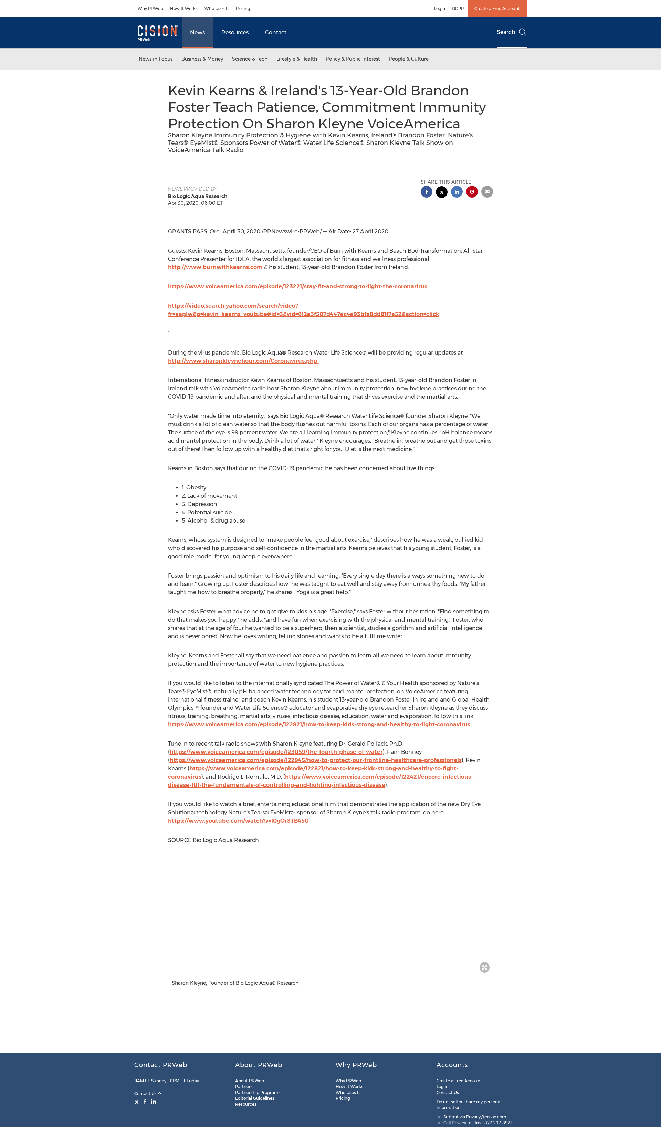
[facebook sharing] (426, 192)
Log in (443, 1086)
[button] (330, 924)
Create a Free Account (497, 8)
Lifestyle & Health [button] (296, 59)
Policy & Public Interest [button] (353, 59)
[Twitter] (137, 1101)
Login (439, 8)
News (197, 32)
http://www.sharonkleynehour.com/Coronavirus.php (243, 361)
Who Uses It (216, 8)
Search (506, 32)
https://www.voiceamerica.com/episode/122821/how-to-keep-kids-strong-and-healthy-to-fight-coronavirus (319, 724)
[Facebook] (145, 1101)
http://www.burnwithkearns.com (216, 267)
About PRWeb (249, 1080)
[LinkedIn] (153, 1101)
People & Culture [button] (409, 59)
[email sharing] (487, 192)
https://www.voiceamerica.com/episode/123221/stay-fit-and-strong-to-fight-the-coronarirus (297, 286)
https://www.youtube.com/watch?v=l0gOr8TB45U (238, 821)
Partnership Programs (258, 1092)
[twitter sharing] (442, 193)
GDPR (458, 8)
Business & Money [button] (202, 59)
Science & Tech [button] (249, 59)
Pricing (243, 8)
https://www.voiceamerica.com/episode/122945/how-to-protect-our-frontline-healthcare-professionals (316, 760)
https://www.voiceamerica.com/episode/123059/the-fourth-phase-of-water (276, 752)
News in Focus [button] (155, 59)
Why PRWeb (150, 8)
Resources (235, 32)
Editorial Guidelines (254, 1098)
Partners (244, 1086)
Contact (275, 32)
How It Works (184, 8)
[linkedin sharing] (457, 192)
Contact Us (146, 1093)
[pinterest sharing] (472, 192)
